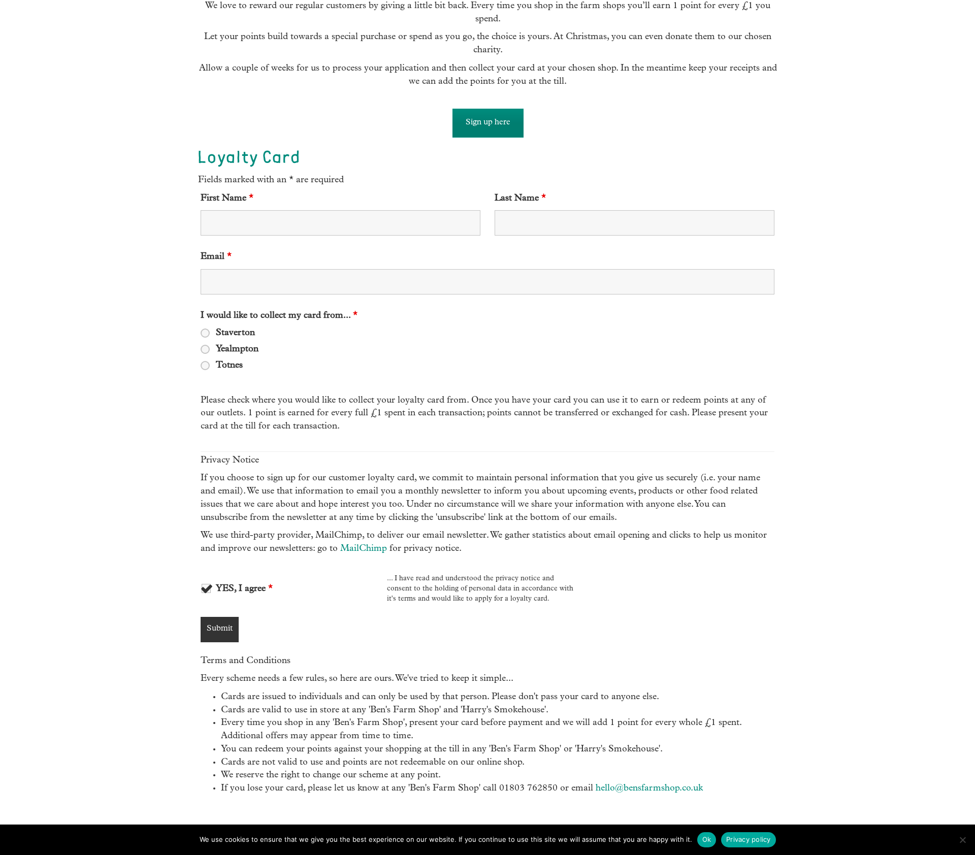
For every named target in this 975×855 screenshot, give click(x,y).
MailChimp (363, 548)
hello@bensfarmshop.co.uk (649, 788)
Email (216, 256)
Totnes (229, 365)
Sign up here (488, 123)
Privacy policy (748, 839)
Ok (706, 839)
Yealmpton (237, 349)
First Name (227, 198)
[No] (962, 840)
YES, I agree (244, 589)
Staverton (235, 333)
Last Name (520, 198)
